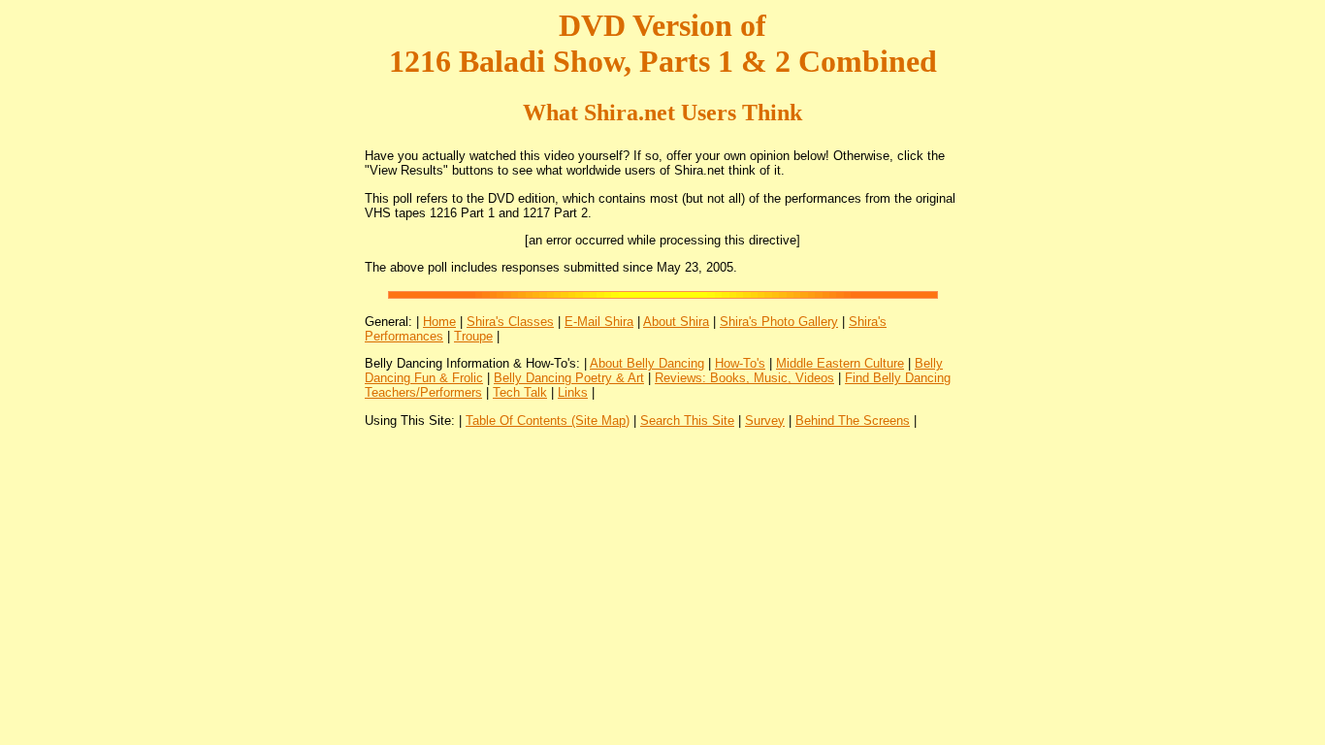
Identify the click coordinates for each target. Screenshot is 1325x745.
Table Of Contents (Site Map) (548, 420)
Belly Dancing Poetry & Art (569, 378)
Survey (765, 420)
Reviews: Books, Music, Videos (744, 378)
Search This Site (687, 420)
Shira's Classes (510, 321)
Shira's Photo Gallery (779, 321)
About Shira (676, 321)
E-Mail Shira (599, 321)
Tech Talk (520, 392)
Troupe (473, 336)
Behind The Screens (852, 420)
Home (439, 321)
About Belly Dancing (647, 363)
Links (573, 392)
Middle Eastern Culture (840, 363)
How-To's (740, 363)
